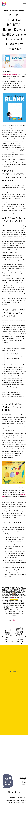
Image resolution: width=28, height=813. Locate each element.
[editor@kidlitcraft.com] (19, 792)
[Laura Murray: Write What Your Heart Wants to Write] (14, 585)
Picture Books (7, 10)
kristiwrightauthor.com (14, 619)
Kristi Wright (20, 10)
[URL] (12, 792)
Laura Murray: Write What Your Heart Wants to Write (12, 588)
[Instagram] (9, 792)
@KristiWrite (16, 620)
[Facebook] (16, 792)
